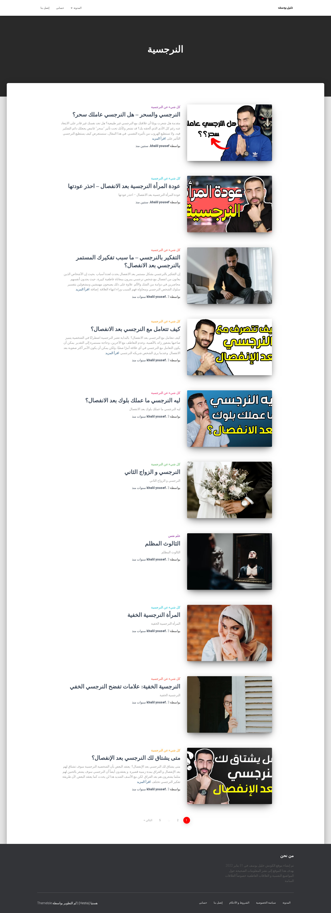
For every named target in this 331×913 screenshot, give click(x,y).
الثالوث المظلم (162, 543)
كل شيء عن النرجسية (165, 107)
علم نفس (174, 536)
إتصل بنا (45, 7)
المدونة (77, 7)
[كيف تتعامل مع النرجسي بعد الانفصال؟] (229, 347)
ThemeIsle (44, 903)
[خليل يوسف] (285, 8)
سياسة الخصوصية (266, 902)
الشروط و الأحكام (239, 902)
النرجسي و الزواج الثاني (152, 472)
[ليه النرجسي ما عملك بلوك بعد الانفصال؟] (229, 418)
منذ (142, 146)
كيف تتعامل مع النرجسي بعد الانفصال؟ (135, 329)
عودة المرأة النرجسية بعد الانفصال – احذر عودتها (124, 186)
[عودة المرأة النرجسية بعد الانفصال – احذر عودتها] (229, 204)
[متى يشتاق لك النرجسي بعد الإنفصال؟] (229, 776)
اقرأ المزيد (159, 138)
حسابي (60, 7)
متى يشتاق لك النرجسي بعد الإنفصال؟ (136, 758)
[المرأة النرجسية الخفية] (229, 633)
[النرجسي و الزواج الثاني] (229, 490)
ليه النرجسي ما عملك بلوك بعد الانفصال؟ (132, 400)
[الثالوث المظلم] (229, 561)
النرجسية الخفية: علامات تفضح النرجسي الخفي (125, 686)
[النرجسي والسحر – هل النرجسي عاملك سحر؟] (229, 132)
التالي (149, 820)
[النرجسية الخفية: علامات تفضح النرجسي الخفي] (229, 704)
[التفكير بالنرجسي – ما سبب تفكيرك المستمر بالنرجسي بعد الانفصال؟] (229, 275)
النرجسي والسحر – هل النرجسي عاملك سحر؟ (126, 114)
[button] (72, 7)
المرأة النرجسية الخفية (153, 615)
